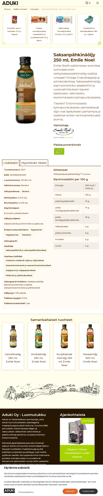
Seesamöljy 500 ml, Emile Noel (90, 358)
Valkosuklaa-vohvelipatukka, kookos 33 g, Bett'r (64, 31)
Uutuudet (34, 9)
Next (99, 44)
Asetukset (70, 491)
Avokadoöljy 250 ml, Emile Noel (38, 358)
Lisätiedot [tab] (10, 162)
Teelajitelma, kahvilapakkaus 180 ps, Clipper (88, 31)
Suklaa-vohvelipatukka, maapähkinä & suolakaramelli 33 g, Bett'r (39, 34)
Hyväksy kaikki (88, 491)
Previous (4, 44)
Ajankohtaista (72, 414)
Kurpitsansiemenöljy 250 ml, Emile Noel (64, 360)
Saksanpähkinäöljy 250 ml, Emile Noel (59, 9)
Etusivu (7, 9)
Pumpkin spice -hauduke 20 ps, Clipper (14, 31)
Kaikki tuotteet (20, 9)
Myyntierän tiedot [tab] (34, 162)
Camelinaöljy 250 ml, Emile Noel (13, 358)
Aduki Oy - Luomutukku (24, 414)
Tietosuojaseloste (26, 492)
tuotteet (69, 137)
